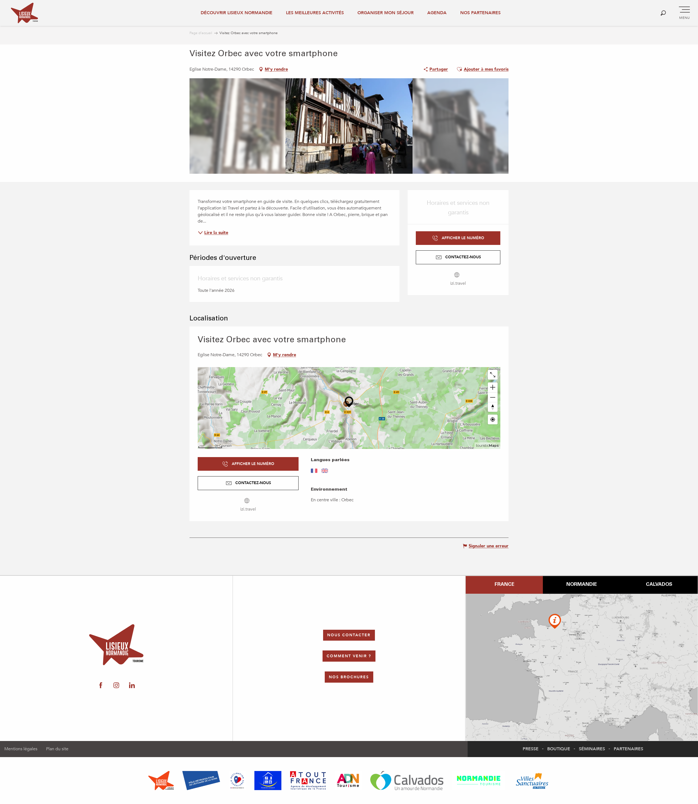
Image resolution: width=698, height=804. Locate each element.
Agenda (437, 13)
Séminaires (592, 749)
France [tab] (504, 584)
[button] (663, 13)
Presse (530, 749)
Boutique (558, 749)
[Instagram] (116, 685)
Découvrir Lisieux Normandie (236, 13)
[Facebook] (101, 685)
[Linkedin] (132, 685)
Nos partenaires (480, 13)
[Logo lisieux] (116, 644)
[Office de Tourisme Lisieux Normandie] (24, 13)
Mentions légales (20, 749)
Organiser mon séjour (385, 13)
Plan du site (57, 749)
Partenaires (628, 749)
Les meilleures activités (315, 13)
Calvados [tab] (659, 584)
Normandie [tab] (581, 584)
